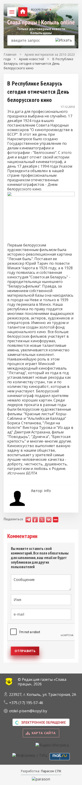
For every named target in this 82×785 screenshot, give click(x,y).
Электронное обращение (43, 722)
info (47, 490)
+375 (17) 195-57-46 (26, 702)
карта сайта (44, 733)
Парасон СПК (50, 771)
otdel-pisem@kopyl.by (28, 710)
